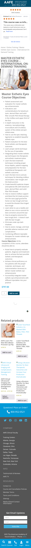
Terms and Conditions (11, 495)
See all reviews (15, 42)
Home (3, 47)
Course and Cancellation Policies (15, 489)
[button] (4, 542)
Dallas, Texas (8, 452)
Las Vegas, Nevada (10, 455)
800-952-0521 (19, 5)
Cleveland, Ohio (9, 446)
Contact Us (7, 486)
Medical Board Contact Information (11, 502)
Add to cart (13, 293)
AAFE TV (6, 476)
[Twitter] (5, 420)
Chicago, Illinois (9, 443)
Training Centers (9, 437)
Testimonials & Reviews (11, 473)
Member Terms (8, 492)
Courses (10, 545)
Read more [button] (9, 31)
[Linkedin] (25, 420)
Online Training (12, 47)
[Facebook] (10, 420)
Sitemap (6, 498)
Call (15, 545)
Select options (5, 397)
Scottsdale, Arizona (10, 464)
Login (21, 545)
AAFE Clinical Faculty (10, 433)
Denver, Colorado (9, 449)
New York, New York (10, 461)
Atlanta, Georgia (9, 440)
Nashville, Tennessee (10, 458)
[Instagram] (15, 420)
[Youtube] (20, 420)
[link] (15, 37)
